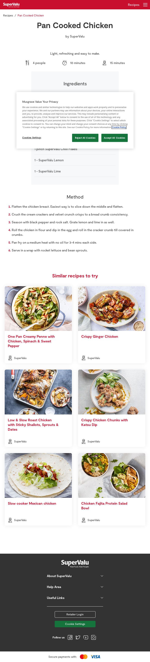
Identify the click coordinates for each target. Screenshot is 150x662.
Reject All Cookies (85, 137)
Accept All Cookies (114, 137)
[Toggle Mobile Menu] (145, 4)
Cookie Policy (119, 127)
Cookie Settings (75, 623)
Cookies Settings (31, 137)
